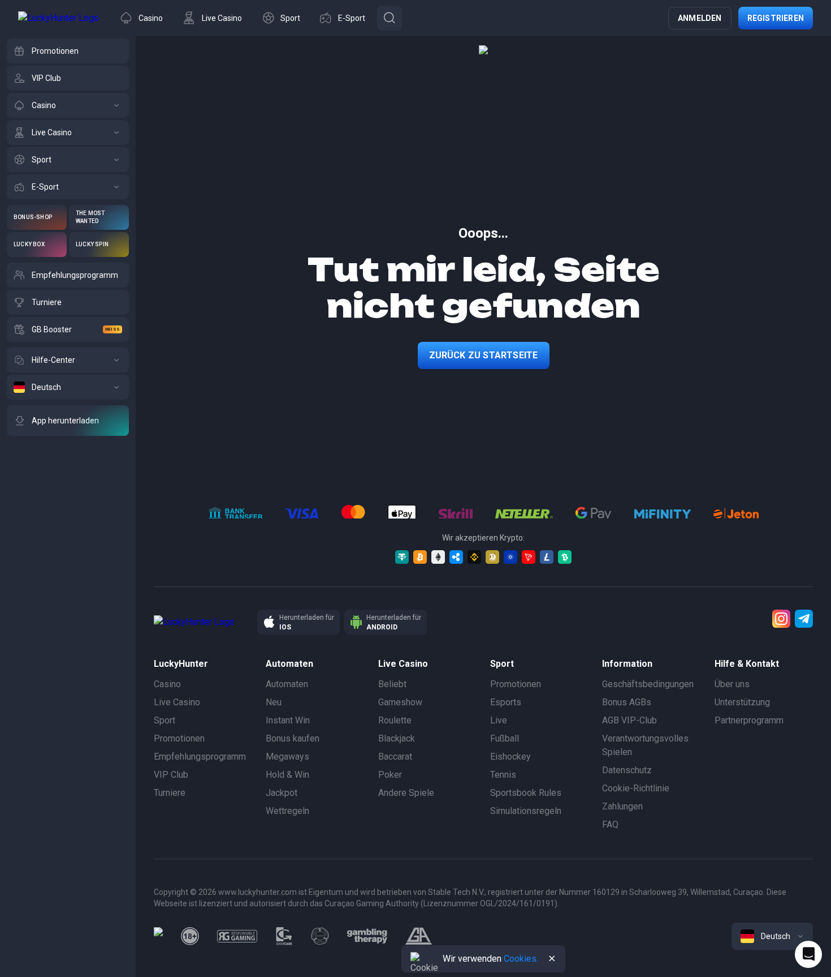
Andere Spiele (406, 792)
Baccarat (395, 756)
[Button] (389, 18)
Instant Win (288, 720)
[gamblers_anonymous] (418, 936)
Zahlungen (622, 806)
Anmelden (700, 18)
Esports (505, 702)
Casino (167, 684)
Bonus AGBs (626, 702)
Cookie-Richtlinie (635, 788)
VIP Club (171, 774)
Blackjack (396, 738)
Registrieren (775, 18)
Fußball (504, 738)
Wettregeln (287, 810)
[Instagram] (781, 619)
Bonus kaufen (292, 738)
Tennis (503, 774)
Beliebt (392, 684)
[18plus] (190, 936)
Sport (164, 720)
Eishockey (510, 756)
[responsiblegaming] (237, 936)
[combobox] (772, 936)
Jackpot (281, 792)
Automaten (287, 684)
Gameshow (400, 702)
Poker (390, 774)
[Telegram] (804, 619)
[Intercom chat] (808, 954)
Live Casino (177, 702)
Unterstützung (742, 702)
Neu (274, 702)
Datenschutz (627, 770)
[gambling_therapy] (367, 936)
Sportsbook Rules (525, 792)
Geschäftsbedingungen (648, 684)
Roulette (395, 720)
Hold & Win (287, 774)
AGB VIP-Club (629, 720)
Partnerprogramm (749, 720)
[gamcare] (284, 936)
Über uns (732, 684)
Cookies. (521, 958)
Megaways (287, 756)
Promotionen (179, 738)
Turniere (169, 792)
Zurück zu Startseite (483, 355)
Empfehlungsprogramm (200, 756)
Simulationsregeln (525, 810)
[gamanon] (320, 936)
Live (498, 720)
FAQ (610, 824)
